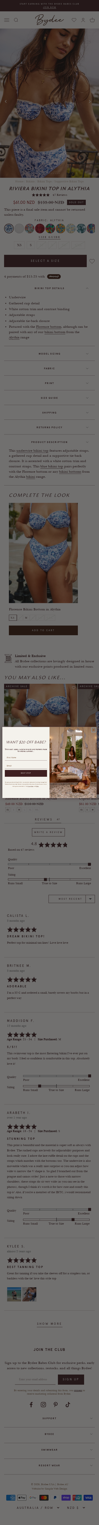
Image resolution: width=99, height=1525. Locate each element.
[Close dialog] (94, 730)
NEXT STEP (26, 773)
